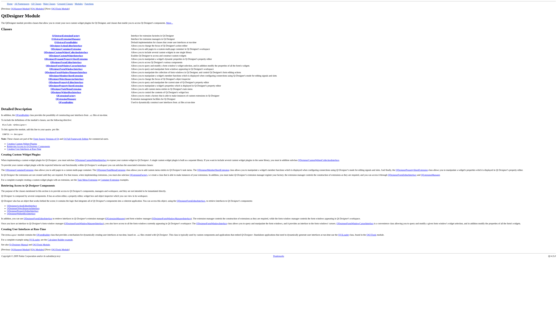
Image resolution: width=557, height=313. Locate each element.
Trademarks (278, 256)
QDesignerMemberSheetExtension (66, 75)
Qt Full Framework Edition (76, 139)
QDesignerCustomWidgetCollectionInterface (66, 52)
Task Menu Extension (87, 180)
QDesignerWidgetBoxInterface (66, 92)
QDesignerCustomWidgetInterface (66, 55)
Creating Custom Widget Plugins (22, 144)
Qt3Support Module (20, 9)
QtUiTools (371, 235)
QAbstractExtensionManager (66, 39)
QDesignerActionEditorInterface (66, 45)
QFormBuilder (66, 102)
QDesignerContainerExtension (66, 49)
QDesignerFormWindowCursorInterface (66, 65)
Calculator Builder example (60, 240)
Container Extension (110, 180)
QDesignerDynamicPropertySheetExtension (66, 59)
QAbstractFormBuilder (66, 42)
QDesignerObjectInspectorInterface (66, 79)
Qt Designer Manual (18, 244)
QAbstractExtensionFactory (66, 35)
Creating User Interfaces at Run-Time (24, 149)
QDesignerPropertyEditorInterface (66, 82)
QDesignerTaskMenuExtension (66, 89)
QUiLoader (343, 235)
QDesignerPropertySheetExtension (66, 85)
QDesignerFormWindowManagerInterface (66, 72)
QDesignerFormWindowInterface (66, 69)
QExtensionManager (66, 99)
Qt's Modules (37, 9)
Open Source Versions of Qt (46, 139)
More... (169, 23)
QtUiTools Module (60, 9)
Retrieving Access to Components (28, 146)
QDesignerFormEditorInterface (66, 62)
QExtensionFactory (66, 95)
